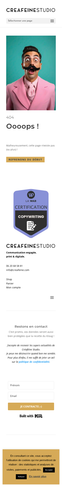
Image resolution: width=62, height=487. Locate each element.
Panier (10, 283)
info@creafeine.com (17, 270)
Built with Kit (31, 416)
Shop (9, 279)
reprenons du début (25, 159)
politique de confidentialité (34, 361)
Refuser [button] (21, 477)
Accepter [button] (49, 470)
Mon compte (13, 287)
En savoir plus (37, 476)
